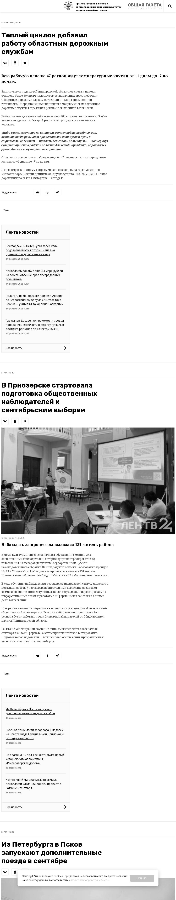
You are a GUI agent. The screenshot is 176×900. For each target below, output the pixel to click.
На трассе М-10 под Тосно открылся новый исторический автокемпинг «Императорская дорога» (35, 759)
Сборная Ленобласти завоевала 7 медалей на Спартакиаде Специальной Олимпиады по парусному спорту (35, 734)
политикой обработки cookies (90, 880)
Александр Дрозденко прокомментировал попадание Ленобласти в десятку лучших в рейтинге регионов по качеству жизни (35, 325)
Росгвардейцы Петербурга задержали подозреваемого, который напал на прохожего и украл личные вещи (31, 250)
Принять (142, 878)
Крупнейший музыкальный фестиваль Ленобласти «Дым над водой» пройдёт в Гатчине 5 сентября (33, 784)
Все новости (14, 348)
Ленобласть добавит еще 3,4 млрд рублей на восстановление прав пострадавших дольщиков (34, 275)
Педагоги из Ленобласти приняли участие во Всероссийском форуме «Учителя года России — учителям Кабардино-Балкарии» (34, 300)
